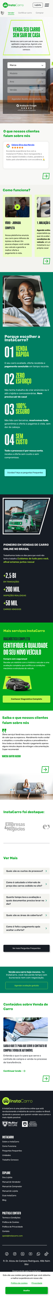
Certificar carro (25, 13)
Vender (11, 13)
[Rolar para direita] (46, 176)
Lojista (38, 5)
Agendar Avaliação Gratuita (26, 99)
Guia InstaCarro (9, 1195)
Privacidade (37, 1283)
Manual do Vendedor (11, 1182)
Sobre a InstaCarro (10, 1141)
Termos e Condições (11, 1217)
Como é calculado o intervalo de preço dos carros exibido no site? (24, 884)
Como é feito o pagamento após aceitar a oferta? (23, 928)
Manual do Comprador (12, 1186)
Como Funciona (9, 1146)
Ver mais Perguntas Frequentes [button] (26, 948)
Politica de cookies (19, 1283)
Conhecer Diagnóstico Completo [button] (26, 699)
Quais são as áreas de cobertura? (24, 915)
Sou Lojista (7, 1177)
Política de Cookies (10, 1222)
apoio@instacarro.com (12, 1236)
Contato (5, 1231)
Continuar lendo (12, 1071)
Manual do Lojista (10, 1191)
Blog (4, 1200)
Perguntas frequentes (12, 1151)
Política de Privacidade (12, 1227)
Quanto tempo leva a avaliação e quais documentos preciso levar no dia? (25, 900)
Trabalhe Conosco (10, 1160)
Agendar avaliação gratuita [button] (26, 985)
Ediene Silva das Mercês (23, 145)
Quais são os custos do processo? (24, 871)
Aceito (26, 1290)
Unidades (6, 1155)
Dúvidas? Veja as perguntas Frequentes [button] (25, 472)
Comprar (40, 13)
